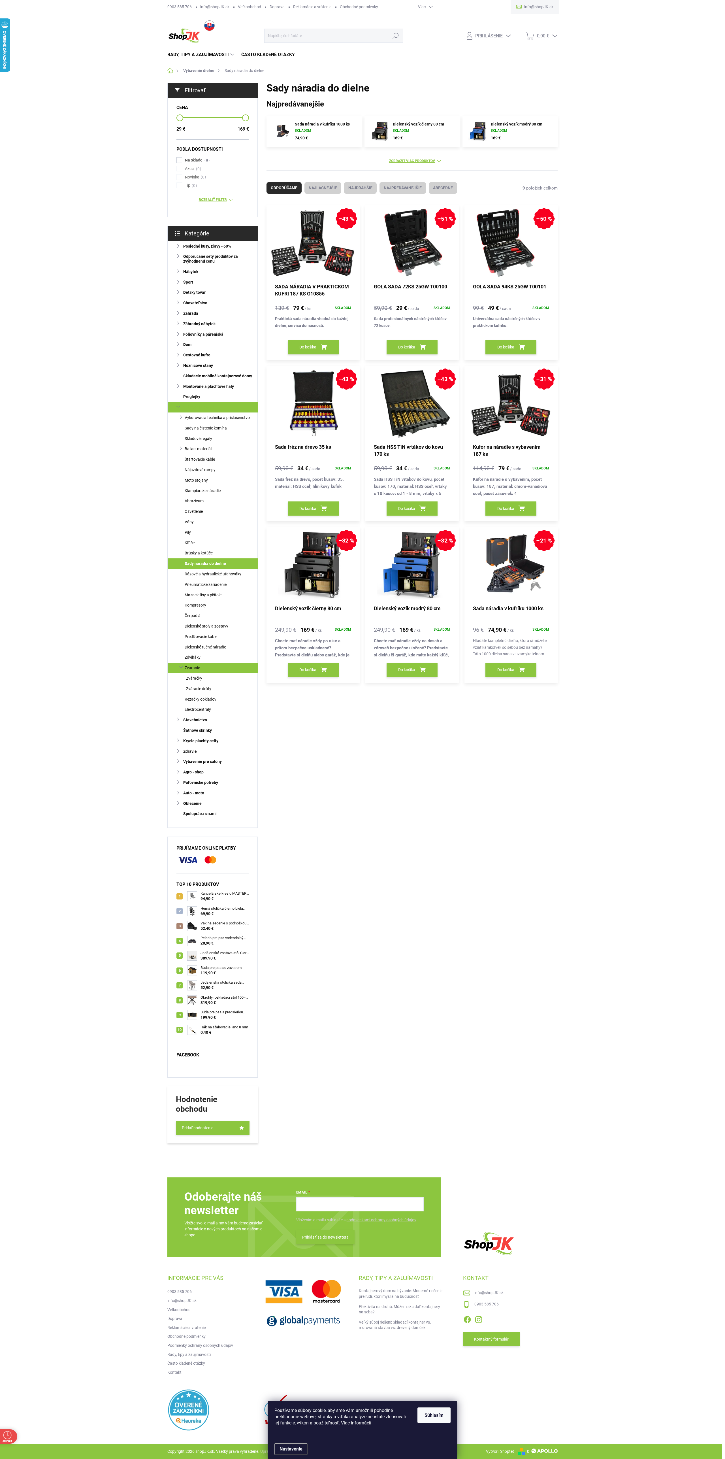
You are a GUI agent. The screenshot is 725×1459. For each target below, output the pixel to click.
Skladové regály (198, 438)
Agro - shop (193, 772)
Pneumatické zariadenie (206, 584)
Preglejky (191, 396)
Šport (188, 282)
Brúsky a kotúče (199, 553)
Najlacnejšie (323, 188)
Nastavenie (291, 1449)
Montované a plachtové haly (208, 386)
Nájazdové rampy (200, 469)
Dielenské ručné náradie (205, 647)
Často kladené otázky (186, 1363)
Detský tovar (194, 292)
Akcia (192, 168)
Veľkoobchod (249, 7)
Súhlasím (434, 1415)
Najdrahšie (360, 188)
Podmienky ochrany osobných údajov (200, 1345)
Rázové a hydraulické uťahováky (213, 574)
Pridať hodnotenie (197, 1128)
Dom (187, 344)
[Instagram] (478, 1318)
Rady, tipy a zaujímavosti (189, 1354)
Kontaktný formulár (491, 1339)
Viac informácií (356, 1423)
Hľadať (395, 35)
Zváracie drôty (198, 688)
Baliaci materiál (198, 448)
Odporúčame (284, 188)
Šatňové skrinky (197, 730)
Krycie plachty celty (200, 741)
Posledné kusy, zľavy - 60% (207, 246)
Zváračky (194, 678)
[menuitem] (201, 54)
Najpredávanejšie (403, 188)
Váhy (189, 522)
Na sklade (196, 160)
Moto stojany (196, 480)
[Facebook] (467, 1318)
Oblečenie (192, 803)
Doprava (277, 7)
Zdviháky (193, 657)
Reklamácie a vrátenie (312, 7)
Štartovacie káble (200, 459)
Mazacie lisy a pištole (203, 595)
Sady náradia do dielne (205, 563)
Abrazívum (194, 501)
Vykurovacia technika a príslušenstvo (217, 417)
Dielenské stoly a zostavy (206, 626)
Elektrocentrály (198, 709)
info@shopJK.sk (214, 7)
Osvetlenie (194, 511)
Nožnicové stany (198, 365)
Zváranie (192, 667)
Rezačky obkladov (200, 699)
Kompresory (195, 605)
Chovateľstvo (195, 303)
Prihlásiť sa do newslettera (325, 1237)
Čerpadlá (193, 615)
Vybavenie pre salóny (202, 761)
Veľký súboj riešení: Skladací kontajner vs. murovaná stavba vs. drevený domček (395, 1325)
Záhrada (190, 313)
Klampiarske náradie (203, 490)
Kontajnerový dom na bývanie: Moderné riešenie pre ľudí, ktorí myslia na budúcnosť (400, 1293)
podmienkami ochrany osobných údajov (381, 1220)
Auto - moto (193, 793)
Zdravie (190, 751)
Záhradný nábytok (199, 324)
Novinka (194, 177)
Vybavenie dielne (198, 407)
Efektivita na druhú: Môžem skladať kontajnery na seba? (399, 1309)
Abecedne (443, 188)
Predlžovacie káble (201, 636)
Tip (190, 185)
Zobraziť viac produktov (412, 161)
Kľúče (190, 543)
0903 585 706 (179, 7)
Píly (188, 532)
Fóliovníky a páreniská (203, 334)
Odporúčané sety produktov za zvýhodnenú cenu (210, 258)
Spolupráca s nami (200, 813)
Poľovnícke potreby (200, 782)
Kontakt (174, 1372)
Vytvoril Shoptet (500, 1451)
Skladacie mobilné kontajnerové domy (217, 376)
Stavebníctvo (195, 720)
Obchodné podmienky (359, 7)
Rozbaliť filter (213, 200)
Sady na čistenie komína (206, 428)
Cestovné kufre (196, 355)
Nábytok (190, 271)
